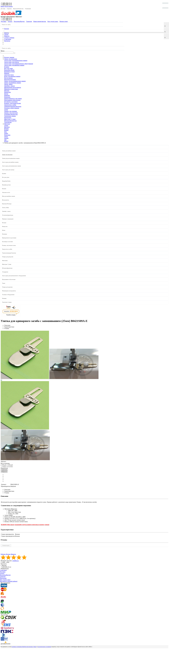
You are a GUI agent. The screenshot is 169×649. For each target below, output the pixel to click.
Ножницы (7, 97)
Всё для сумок (8, 68)
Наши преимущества (18, 8)
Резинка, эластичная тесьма (12, 103)
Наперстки (7, 92)
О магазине (7, 39)
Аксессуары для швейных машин (14, 65)
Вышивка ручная (9, 71)
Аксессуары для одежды (11, 62)
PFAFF (6, 141)
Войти (3, 6)
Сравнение (4, 470)
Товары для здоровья (10, 111)
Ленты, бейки (8, 84)
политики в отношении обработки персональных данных (24, 646)
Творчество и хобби (10, 105)
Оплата (10, 21)
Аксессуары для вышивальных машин (15, 60)
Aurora (6, 125)
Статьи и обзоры (9, 37)
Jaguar (6, 136)
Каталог (6, 28)
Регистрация (8, 6)
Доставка (3, 8)
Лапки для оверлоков (7, 154)
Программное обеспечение (12, 100)
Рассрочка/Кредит (19, 21)
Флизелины (7, 117)
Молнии (6, 90)
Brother (6, 130)
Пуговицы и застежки (11, 101)
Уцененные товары (10, 116)
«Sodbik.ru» (15, 560)
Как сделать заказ (53, 21)
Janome (6, 138)
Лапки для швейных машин (12, 82)
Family (6, 133)
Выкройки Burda (9, 70)
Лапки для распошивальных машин (15, 81)
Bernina (6, 128)
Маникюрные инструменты (12, 87)
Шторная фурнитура (10, 120)
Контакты (7, 41)
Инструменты (8, 78)
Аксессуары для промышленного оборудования (18, 63)
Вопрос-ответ (64, 21)
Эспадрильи (8, 122)
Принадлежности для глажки (13, 98)
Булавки (6, 67)
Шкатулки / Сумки (9, 119)
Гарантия (9, 8)
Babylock (7, 127)
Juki (5, 139)
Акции (6, 34)
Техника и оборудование (11, 108)
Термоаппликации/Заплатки (12, 106)
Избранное (4, 471)
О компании (28, 8)
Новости (6, 36)
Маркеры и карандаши (11, 89)
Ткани (6, 109)
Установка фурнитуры (11, 114)
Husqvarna (7, 135)
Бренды (6, 33)
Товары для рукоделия (11, 113)
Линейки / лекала (9, 86)
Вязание (6, 73)
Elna (5, 132)
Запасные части (9, 75)
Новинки (7, 95)
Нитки (6, 94)
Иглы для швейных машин (12, 76)
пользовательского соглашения (44, 646)
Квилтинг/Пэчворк (10, 79)
